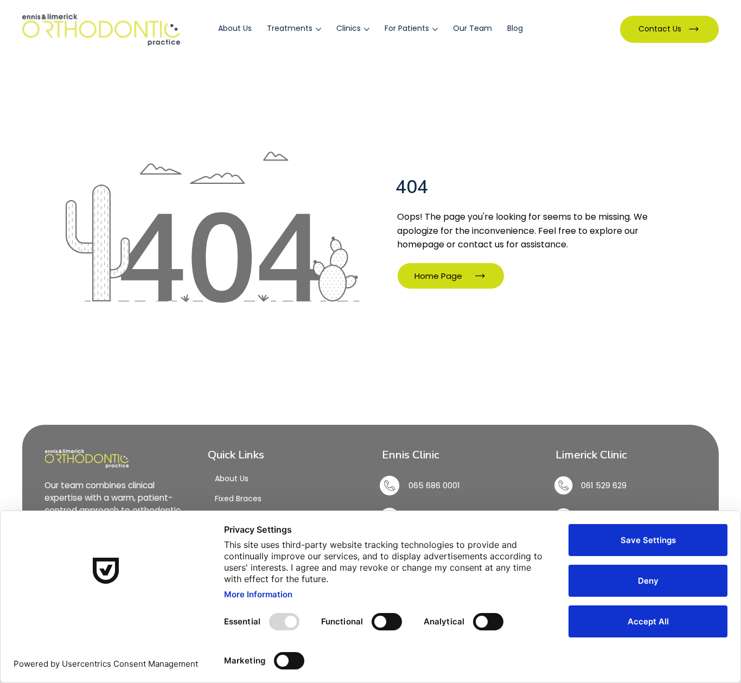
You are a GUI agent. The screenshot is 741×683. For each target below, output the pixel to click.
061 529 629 (605, 485)
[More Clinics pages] (366, 29)
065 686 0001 (434, 485)
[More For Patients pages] (435, 29)
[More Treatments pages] (318, 29)
